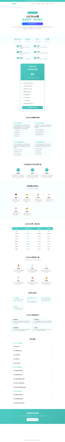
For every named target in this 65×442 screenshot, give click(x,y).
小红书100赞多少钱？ (16, 346)
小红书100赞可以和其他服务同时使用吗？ (19, 387)
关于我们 (51, 3)
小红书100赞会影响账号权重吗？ (18, 398)
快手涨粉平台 (24, 432)
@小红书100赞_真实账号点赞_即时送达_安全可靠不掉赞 (32, 440)
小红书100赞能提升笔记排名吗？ (18, 370)
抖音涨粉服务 (24, 431)
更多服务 (47, 3)
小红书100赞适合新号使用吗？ (18, 374)
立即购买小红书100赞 (32, 107)
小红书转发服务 (24, 428)
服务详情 (34, 429)
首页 (12, 7)
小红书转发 (38, 3)
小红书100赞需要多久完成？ (17, 350)
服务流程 (34, 431)
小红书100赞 (33, 3)
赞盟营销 (14, 3)
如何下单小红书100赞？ (17, 363)
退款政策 (34, 432)
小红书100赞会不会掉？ (17, 354)
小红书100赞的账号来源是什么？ (18, 394)
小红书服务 (15, 7)
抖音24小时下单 (24, 429)
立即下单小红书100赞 (32, 419)
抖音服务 (43, 3)
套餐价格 (34, 428)
